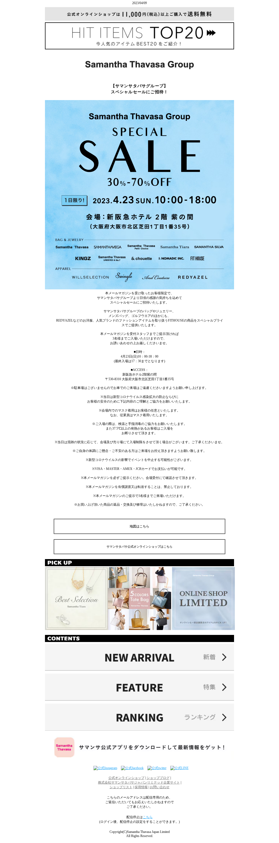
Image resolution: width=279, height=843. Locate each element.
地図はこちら (139, 526)
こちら (148, 817)
